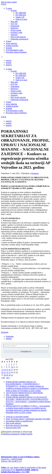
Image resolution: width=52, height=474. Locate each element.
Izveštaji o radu (16, 32)
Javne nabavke (11, 43)
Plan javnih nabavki (18, 37)
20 (2, 372)
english (8, 63)
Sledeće (9, 339)
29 (7, 375)
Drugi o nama (16, 30)
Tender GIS (19, 17)
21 (5, 372)
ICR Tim (14, 24)
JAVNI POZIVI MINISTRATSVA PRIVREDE (24, 393)
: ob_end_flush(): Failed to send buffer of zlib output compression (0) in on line (23, 469)
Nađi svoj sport (21, 19)
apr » (8, 378)
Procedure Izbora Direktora (16, 52)
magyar (8, 60)
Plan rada (14, 21)
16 (10, 370)
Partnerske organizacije (19, 39)
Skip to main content (9, 2)
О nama (9, 8)
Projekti (14, 10)
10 (12, 367)
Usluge (8, 41)
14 (5, 370)
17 (12, 370)
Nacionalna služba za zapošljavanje (19, 421)
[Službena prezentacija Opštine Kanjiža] (16, 434)
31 (12, 375)
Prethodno (10, 336)
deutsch (9, 65)
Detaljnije (4, 332)
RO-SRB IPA (20, 15)
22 (7, 372)
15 (7, 370)
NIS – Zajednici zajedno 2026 (17, 395)
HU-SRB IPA (20, 13)
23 (10, 372)
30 (10, 375)
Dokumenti (15, 26)
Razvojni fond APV (13, 428)
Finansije (14, 35)
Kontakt (9, 48)
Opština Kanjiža (12, 46)
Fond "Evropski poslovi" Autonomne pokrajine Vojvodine (28, 419)
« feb (3, 378)
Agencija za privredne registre (17, 417)
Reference (14, 28)
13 (2, 370)
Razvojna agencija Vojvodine (17, 425)
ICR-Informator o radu (14, 50)
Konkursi (35, 173)
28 (5, 375)
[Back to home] (3, 4)
